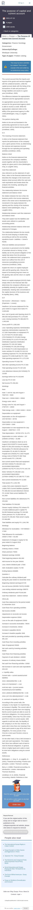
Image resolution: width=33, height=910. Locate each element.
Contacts (13, 894)
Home (4, 36)
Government (7, 46)
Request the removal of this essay (15, 832)
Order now (16, 804)
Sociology (22, 43)
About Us (26, 891)
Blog (11, 891)
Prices (21, 891)
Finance (15, 43)
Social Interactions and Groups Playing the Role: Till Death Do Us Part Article (15, 869)
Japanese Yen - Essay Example (14, 856)
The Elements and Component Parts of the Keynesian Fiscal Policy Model (15, 861)
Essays (12, 36)
